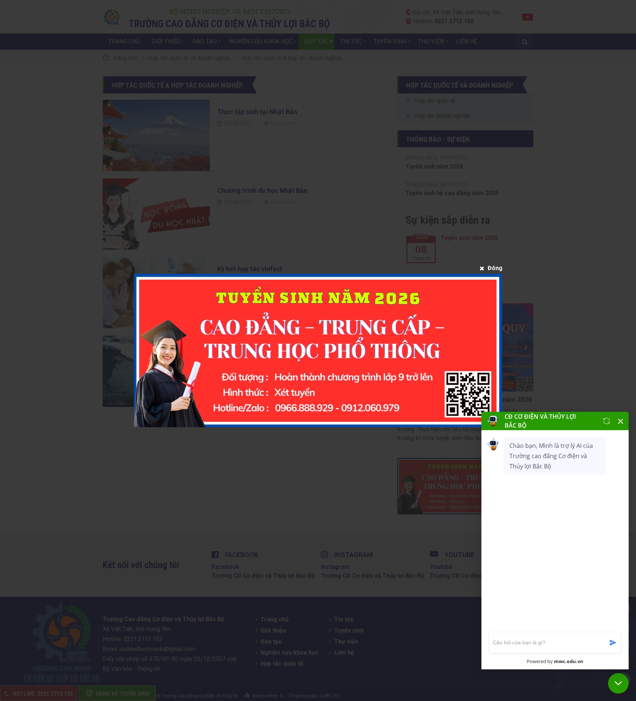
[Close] (490, 268)
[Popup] (318, 350)
